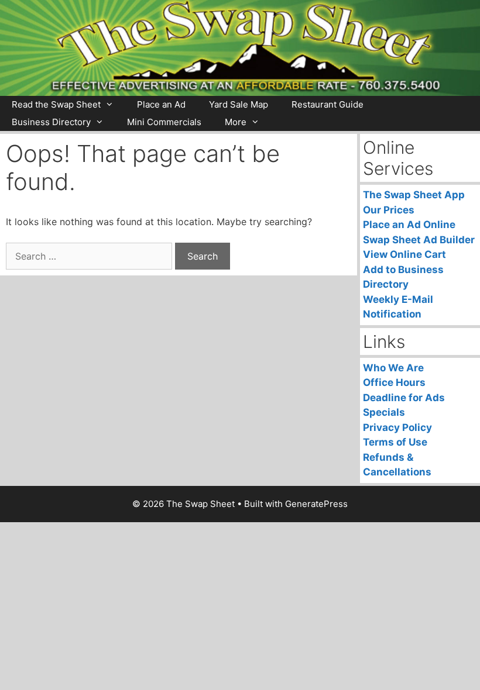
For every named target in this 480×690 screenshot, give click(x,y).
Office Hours (394, 382)
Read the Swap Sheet (56, 104)
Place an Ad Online (409, 224)
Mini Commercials (164, 121)
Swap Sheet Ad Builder (419, 240)
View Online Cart (404, 254)
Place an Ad (161, 104)
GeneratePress (316, 503)
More (235, 121)
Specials (384, 412)
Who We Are (393, 368)
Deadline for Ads (404, 397)
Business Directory (51, 121)
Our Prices (388, 210)
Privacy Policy (397, 427)
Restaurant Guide (328, 104)
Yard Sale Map (238, 104)
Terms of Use (395, 442)
